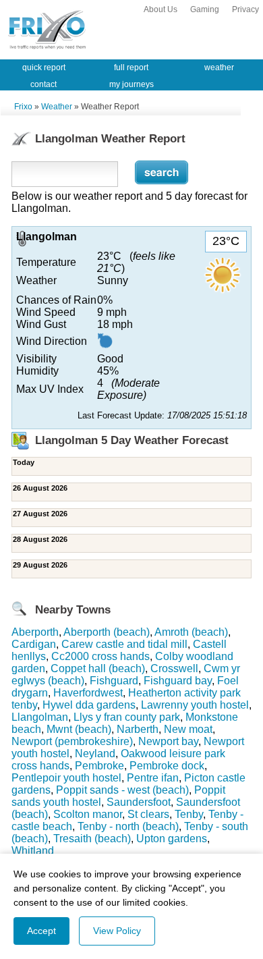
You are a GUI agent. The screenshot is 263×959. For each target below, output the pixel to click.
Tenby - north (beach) (128, 826)
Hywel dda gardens (89, 705)
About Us (160, 9)
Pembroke (99, 765)
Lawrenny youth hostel (195, 705)
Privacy (245, 9)
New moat (188, 729)
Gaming (204, 9)
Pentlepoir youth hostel (66, 778)
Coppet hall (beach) (98, 668)
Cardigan (33, 644)
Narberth (137, 729)
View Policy (117, 930)
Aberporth (35, 632)
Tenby (189, 814)
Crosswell (174, 668)
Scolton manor (87, 814)
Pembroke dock (166, 765)
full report (131, 67)
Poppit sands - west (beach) (122, 790)
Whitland (32, 850)
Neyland (95, 753)
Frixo (23, 106)
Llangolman (39, 717)
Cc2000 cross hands (100, 656)
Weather (56, 106)
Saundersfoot (139, 802)
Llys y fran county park (127, 717)
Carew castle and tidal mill (124, 644)
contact (43, 84)
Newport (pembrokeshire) (72, 741)
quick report (43, 67)
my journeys (131, 84)
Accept (41, 930)
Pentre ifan (153, 778)
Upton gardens (171, 838)
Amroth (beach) (191, 632)
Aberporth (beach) (106, 632)
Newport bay (168, 741)
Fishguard (114, 680)
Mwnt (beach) (79, 729)
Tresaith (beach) (92, 838)
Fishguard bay (178, 680)
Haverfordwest (88, 692)
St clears (148, 814)
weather (219, 67)
